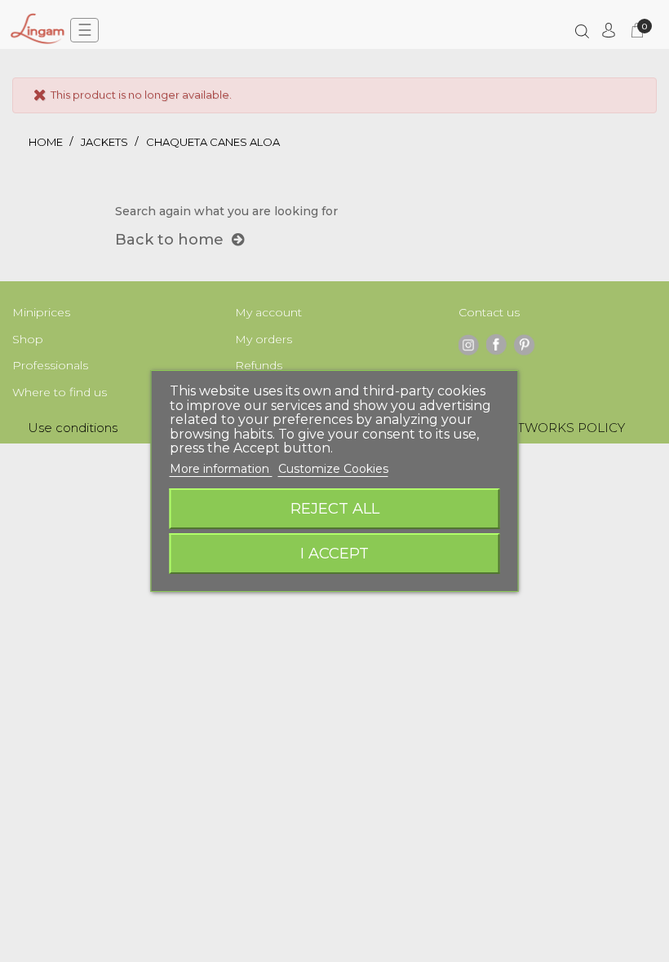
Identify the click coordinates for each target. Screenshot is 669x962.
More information (221, 468)
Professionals (50, 365)
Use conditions (72, 427)
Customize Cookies (333, 468)
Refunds (258, 365)
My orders (263, 339)
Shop (27, 339)
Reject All (334, 508)
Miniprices (41, 312)
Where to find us (59, 392)
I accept (334, 553)
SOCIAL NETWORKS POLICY (536, 427)
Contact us (489, 312)
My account (268, 312)
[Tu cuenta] (608, 30)
